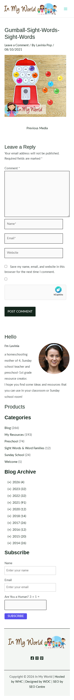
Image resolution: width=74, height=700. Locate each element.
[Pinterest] (42, 658)
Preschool (11, 441)
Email (8, 580)
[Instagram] (37, 658)
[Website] (34, 254)
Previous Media (37, 128)
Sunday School (14, 455)
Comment (12, 168)
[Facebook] (32, 658)
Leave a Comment (17, 45)
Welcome (11, 461)
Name (8, 563)
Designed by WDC (38, 681)
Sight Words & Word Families (24, 448)
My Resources (14, 434)
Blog (8, 428)
